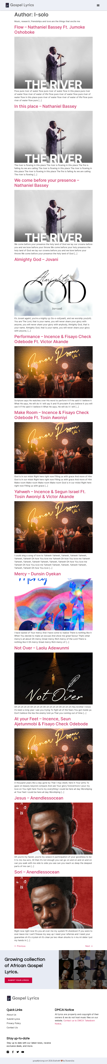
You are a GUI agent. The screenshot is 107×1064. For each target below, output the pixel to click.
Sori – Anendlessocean (36, 871)
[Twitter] (18, 1052)
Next (89, 946)
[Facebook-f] (13, 1052)
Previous (19, 946)
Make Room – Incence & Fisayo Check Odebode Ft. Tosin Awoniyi (51, 415)
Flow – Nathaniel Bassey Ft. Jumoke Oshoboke (49, 30)
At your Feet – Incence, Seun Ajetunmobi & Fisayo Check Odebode (51, 721)
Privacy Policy (14, 1023)
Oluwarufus (69, 1061)
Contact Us (12, 1027)
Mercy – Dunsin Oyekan (37, 573)
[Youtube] (23, 1052)
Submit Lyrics (13, 1019)
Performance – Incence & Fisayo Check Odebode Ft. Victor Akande (52, 339)
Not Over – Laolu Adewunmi (41, 647)
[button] (98, 5)
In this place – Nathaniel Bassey (45, 106)
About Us (11, 1014)
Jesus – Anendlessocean (38, 797)
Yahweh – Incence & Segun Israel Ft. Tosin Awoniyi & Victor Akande (50, 494)
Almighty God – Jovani (36, 259)
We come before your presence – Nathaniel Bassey (46, 183)
